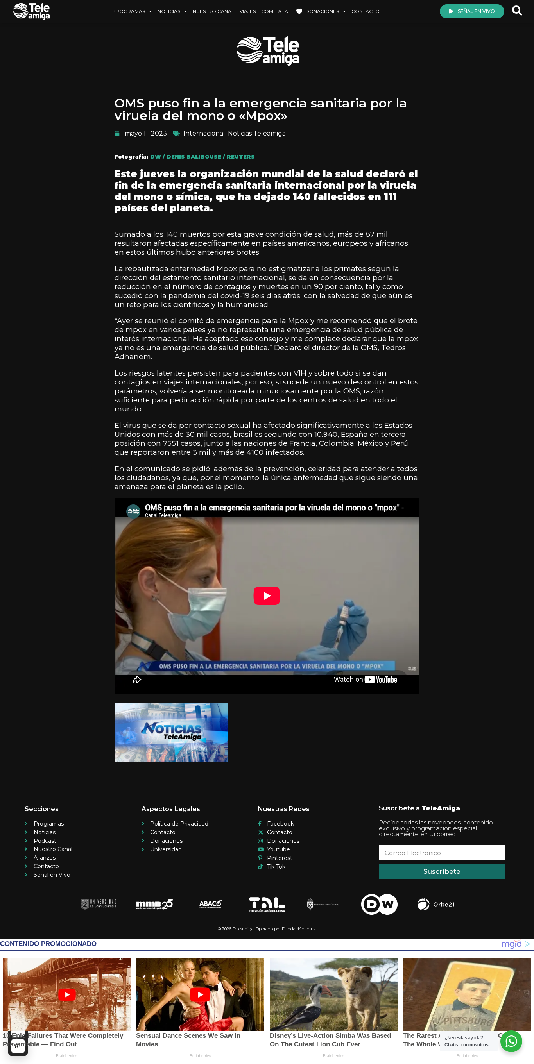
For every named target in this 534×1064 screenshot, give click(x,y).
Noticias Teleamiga (257, 133)
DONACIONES (322, 11)
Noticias (169, 11)
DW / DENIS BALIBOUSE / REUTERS (202, 157)
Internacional (204, 133)
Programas (128, 11)
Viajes (248, 11)
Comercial (276, 11)
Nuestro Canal (213, 11)
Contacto (365, 11)
